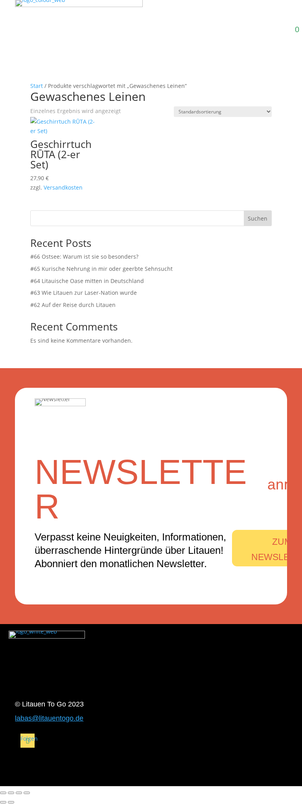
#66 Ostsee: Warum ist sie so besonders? (84, 256)
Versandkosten (63, 187)
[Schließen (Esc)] (27, 793)
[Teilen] (19, 793)
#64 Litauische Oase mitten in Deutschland (87, 281)
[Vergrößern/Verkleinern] (3, 793)
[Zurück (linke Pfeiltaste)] (3, 802)
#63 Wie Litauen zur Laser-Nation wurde (83, 292)
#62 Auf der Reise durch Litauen (73, 304)
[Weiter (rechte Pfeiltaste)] (11, 802)
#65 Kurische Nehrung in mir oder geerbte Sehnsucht (101, 268)
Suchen (257, 218)
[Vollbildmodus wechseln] (11, 793)
